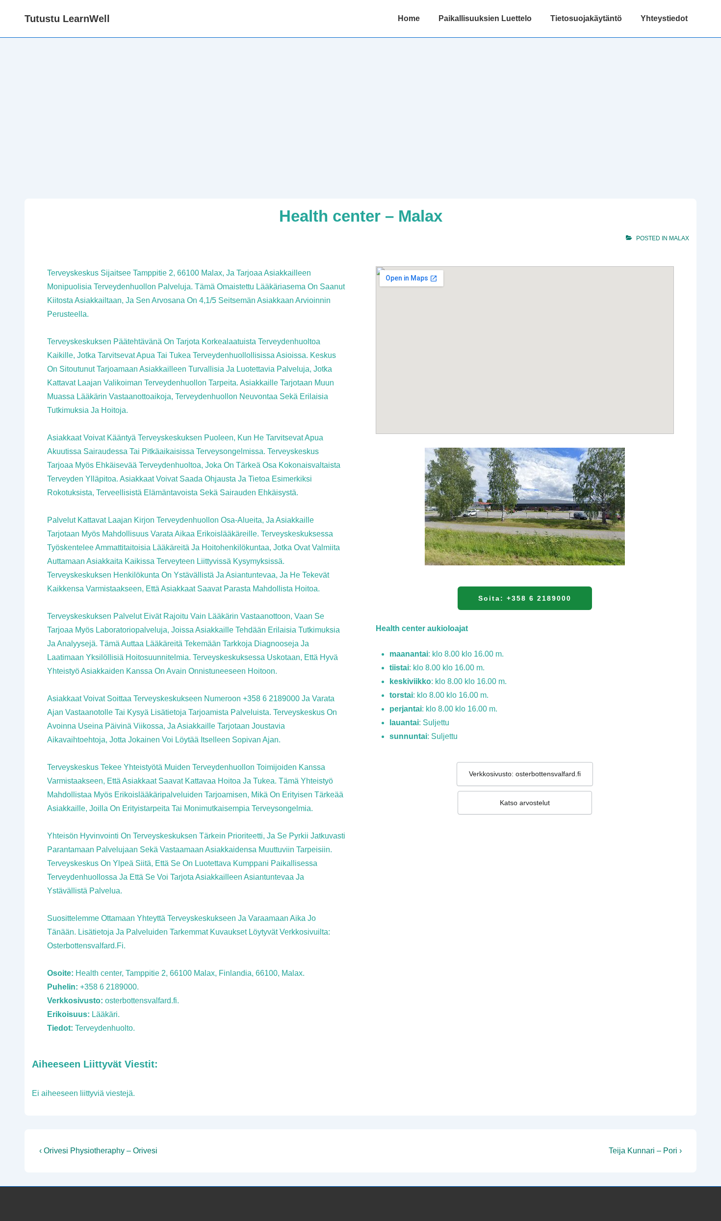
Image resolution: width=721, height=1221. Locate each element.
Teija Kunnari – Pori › (645, 1150)
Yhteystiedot (664, 18)
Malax (679, 238)
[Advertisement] (360, 111)
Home (409, 18)
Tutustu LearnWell (67, 18)
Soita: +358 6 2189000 (524, 598)
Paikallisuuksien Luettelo (485, 18)
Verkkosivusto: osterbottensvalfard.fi (525, 774)
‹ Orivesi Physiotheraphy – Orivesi (98, 1150)
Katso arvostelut (525, 803)
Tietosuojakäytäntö (586, 18)
